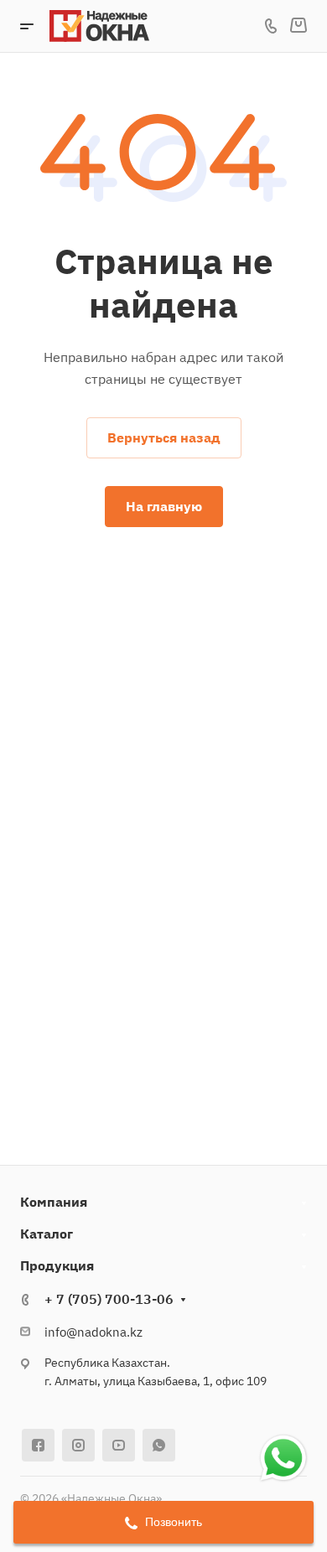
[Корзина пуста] (298, 26)
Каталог (46, 1233)
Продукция (57, 1265)
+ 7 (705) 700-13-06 (109, 1299)
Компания (53, 1201)
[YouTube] (118, 1445)
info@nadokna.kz (93, 1332)
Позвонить (172, 1522)
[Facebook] (38, 1445)
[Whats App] (159, 1445)
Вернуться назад (164, 437)
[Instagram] (78, 1445)
